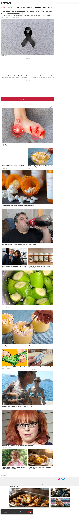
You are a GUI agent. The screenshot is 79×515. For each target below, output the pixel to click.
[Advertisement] (27, 66)
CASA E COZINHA (30, 7)
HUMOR (44, 7)
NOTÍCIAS (3, 7)
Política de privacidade (14, 479)
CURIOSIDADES (38, 7)
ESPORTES (23, 7)
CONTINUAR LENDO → (27, 99)
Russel (17, 17)
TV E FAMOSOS (9, 7)
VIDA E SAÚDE (16, 7)
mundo (4, 475)
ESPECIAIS (50, 7)
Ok (30, 512)
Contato (8, 479)
